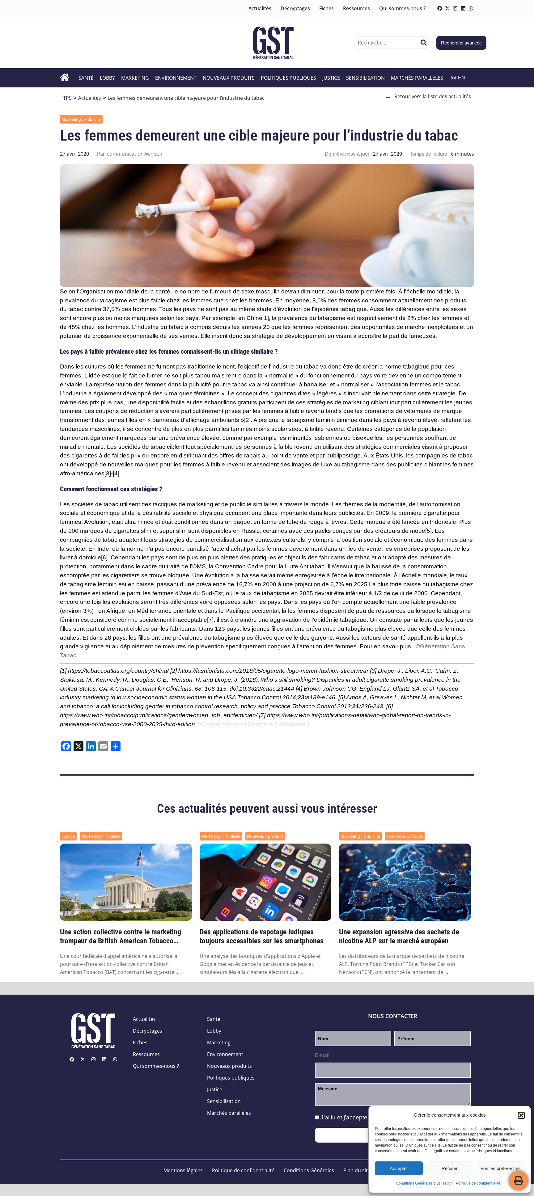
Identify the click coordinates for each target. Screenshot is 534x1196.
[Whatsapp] (471, 8)
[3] (107, 473)
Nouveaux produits (229, 77)
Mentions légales (183, 1170)
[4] (116, 473)
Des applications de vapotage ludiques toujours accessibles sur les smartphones (262, 936)
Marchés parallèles (417, 77)
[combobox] (387, 42)
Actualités (259, 8)
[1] (265, 318)
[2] (247, 420)
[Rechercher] (423, 42)
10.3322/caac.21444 (266, 688)
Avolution (96, 522)
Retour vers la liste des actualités (428, 96)
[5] (428, 531)
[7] (210, 620)
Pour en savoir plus (385, 646)
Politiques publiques (288, 77)
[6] (104, 557)
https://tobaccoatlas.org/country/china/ (118, 670)
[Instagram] (455, 8)
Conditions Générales (309, 1170)
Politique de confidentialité (478, 1183)
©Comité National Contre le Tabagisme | (253, 724)
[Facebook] (440, 8)
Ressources (356, 8)
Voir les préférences (501, 1168)
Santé (86, 77)
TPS (67, 98)
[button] (521, 1115)
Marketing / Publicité (81, 119)
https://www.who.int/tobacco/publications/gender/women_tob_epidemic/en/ (158, 715)
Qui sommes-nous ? (402, 8)
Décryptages (295, 8)
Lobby (107, 77)
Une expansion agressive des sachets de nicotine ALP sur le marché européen (399, 936)
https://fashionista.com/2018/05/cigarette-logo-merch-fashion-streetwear (273, 670)
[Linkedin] (463, 8)
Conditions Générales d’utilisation (424, 1183)
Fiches (326, 8)
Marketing (135, 77)
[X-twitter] (447, 8)
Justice (331, 77)
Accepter (399, 1168)
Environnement (176, 77)
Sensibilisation (365, 77)
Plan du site (357, 1170)
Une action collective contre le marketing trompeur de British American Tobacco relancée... (120, 936)
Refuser (450, 1168)
